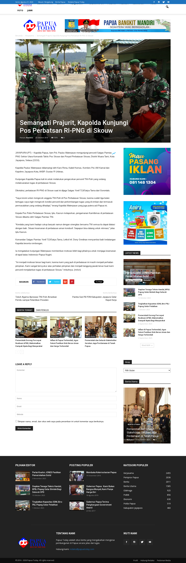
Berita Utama (90, 337)
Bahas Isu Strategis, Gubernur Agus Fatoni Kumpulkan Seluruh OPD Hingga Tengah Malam (147, 433)
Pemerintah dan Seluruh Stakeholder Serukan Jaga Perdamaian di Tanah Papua (101, 343)
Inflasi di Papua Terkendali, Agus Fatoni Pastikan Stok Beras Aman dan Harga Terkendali (64, 343)
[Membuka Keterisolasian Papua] (76, 476)
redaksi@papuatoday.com (82, 549)
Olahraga (128, 490)
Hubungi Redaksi (147, 560)
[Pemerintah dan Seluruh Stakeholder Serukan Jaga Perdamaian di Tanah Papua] (101, 327)
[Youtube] (168, 2)
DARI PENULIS (42, 310)
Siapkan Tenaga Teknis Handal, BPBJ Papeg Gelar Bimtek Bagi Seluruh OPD (154, 292)
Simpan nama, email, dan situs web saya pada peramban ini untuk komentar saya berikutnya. (61, 421)
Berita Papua (60, 2)
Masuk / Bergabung (45, 2)
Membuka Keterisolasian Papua (101, 472)
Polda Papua (129, 503)
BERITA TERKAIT (25, 310)
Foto (20, 10)
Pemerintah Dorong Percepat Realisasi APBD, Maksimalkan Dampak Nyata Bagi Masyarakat (28, 343)
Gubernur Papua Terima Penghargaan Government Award (98, 505)
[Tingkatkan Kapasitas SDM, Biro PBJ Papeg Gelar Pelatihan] (129, 306)
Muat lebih (146, 345)
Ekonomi (128, 499)
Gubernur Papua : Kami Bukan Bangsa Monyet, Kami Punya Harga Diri (100, 489)
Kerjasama (20, 337)
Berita (126, 481)
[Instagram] (159, 2)
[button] (167, 6)
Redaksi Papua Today (76, 2)
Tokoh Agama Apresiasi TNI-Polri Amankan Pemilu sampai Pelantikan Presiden (36, 298)
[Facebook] (154, 2)
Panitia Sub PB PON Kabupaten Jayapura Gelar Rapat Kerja (94, 298)
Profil (135, 560)
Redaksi (29, 138)
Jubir (30, 10)
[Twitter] (163, 2)
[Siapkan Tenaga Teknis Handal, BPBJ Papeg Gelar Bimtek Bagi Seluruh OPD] (129, 292)
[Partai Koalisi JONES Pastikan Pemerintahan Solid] (22, 476)
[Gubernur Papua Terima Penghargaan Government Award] (76, 505)
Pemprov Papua (131, 477)
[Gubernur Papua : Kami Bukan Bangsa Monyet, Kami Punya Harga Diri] (76, 490)
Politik (126, 494)
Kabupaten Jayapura (133, 508)
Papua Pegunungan (134, 280)
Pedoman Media (164, 560)
